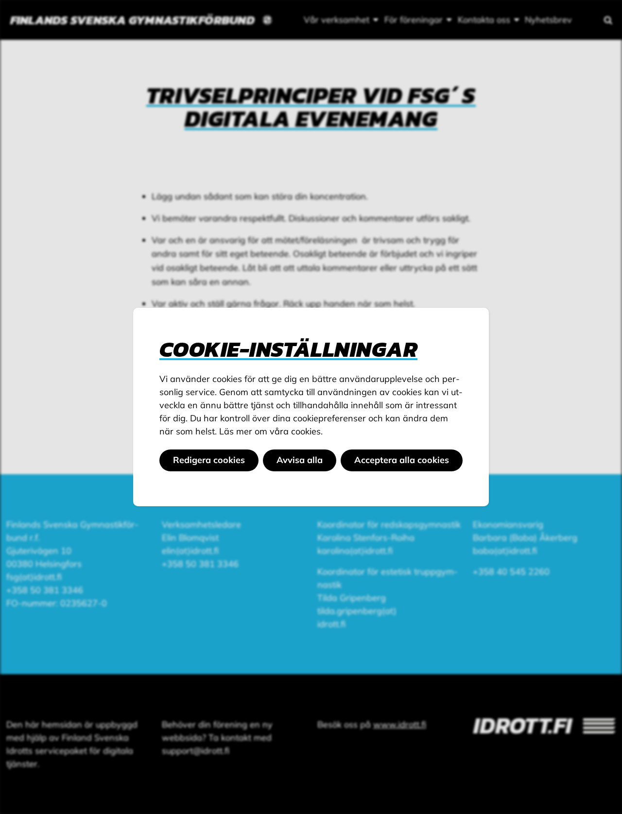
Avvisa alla (299, 459)
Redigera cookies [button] (209, 459)
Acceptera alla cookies (401, 459)
